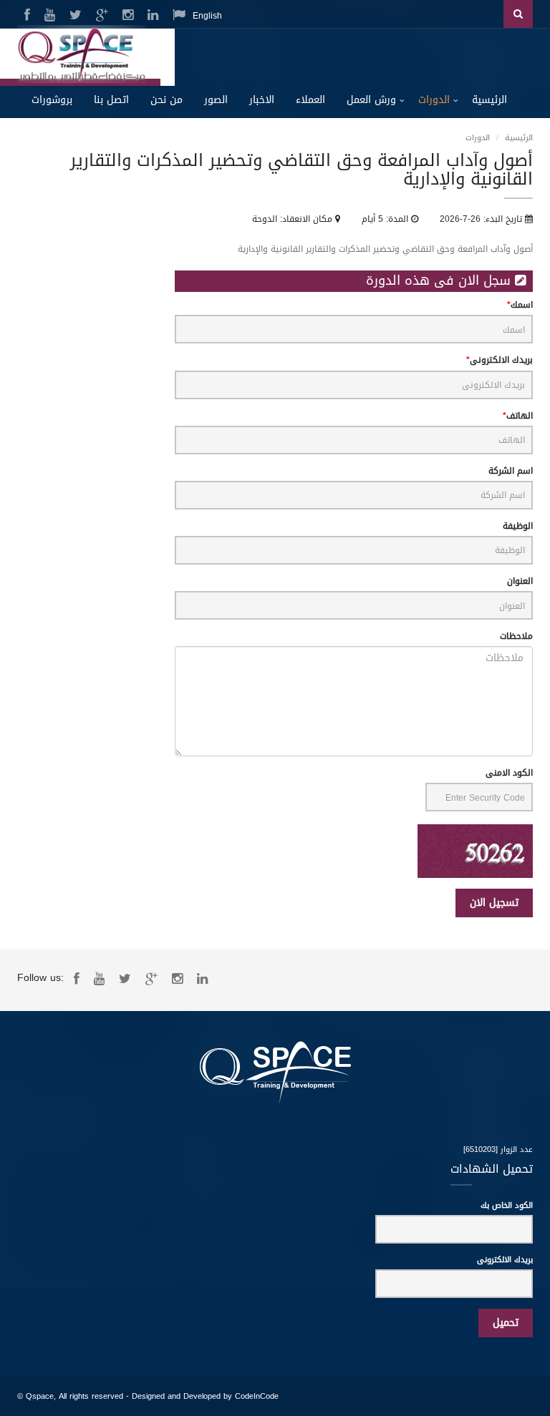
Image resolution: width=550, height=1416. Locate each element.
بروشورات (52, 99)
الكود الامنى (509, 773)
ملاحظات (516, 636)
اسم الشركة (510, 471)
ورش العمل (371, 99)
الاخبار (261, 99)
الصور (216, 99)
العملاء (310, 99)
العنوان (520, 581)
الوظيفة (518, 526)
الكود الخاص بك (507, 1205)
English (207, 16)
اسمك (522, 305)
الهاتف (519, 416)
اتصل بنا (111, 99)
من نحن (166, 99)
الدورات (434, 99)
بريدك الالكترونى (501, 360)
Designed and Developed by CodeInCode (205, 1396)
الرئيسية (489, 99)
